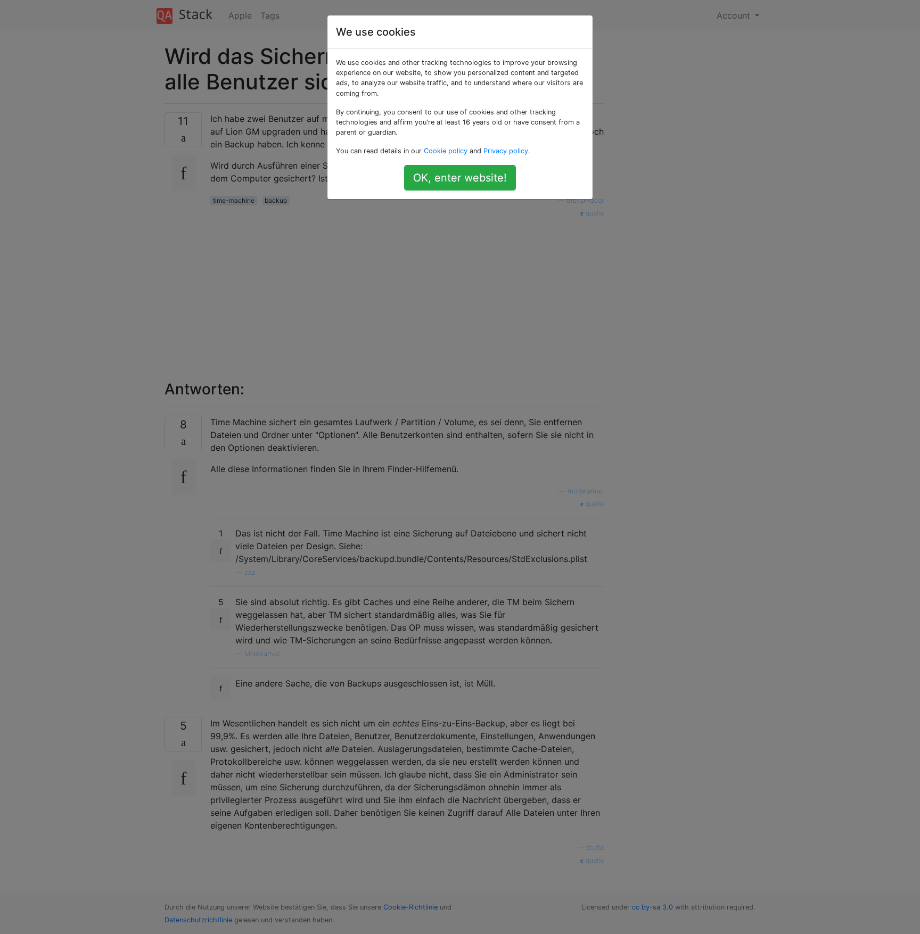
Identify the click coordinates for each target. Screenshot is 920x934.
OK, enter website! (460, 177)
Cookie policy (445, 151)
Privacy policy (505, 151)
